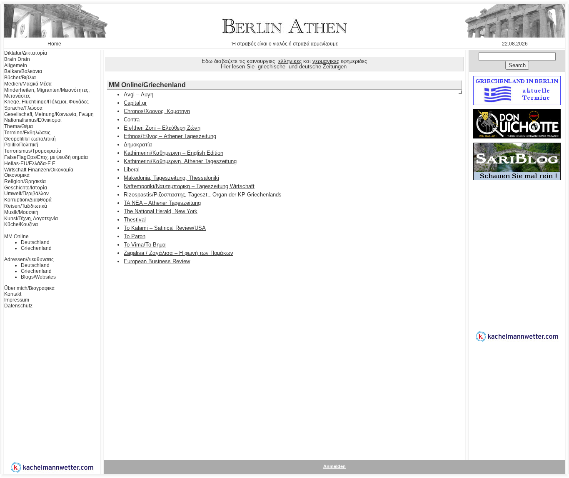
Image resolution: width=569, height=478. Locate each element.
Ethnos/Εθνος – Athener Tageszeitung (170, 136)
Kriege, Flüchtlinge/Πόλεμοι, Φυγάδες (46, 102)
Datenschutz (18, 306)
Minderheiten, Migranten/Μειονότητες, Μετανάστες (47, 93)
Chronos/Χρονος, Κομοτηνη (157, 111)
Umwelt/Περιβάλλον (26, 193)
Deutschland (35, 242)
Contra (132, 119)
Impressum (16, 300)
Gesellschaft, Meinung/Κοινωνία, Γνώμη (49, 114)
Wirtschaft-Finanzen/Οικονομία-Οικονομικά (39, 173)
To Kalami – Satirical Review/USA (165, 228)
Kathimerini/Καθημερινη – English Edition (173, 153)
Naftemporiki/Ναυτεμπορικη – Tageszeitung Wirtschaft (189, 186)
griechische (271, 66)
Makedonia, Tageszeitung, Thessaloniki (171, 178)
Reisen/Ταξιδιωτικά (25, 206)
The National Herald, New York (160, 211)
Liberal (132, 169)
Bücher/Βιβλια (20, 78)
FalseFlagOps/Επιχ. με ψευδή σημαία (46, 157)
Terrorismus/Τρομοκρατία (32, 151)
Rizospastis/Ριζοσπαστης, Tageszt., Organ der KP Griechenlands (203, 194)
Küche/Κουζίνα (21, 224)
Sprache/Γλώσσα (23, 108)
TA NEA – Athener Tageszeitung (162, 203)
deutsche (310, 66)
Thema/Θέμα (18, 126)
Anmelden (334, 466)
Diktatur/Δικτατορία (25, 53)
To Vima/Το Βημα (145, 245)
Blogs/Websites (38, 277)
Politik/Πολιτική (21, 145)
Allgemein (15, 65)
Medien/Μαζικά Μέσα (28, 84)
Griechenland (36, 248)
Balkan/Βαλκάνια (23, 71)
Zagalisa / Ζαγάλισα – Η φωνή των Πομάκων (178, 253)
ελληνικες (290, 61)
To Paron (134, 236)
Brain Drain (17, 59)
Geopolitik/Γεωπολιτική (30, 139)
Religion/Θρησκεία (25, 181)
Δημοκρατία (138, 144)
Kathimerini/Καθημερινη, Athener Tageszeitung (180, 161)
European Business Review (157, 261)
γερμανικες (325, 61)
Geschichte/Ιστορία (25, 188)
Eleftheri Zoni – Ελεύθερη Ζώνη (162, 128)
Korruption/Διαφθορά (28, 200)
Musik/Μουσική (21, 212)
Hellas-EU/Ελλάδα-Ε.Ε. (30, 163)
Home (54, 44)
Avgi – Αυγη (138, 94)
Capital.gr (135, 103)
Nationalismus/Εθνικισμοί (33, 120)
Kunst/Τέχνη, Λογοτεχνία (31, 218)
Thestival (135, 219)
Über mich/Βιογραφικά (29, 288)
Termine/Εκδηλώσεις (27, 133)
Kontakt (12, 294)
